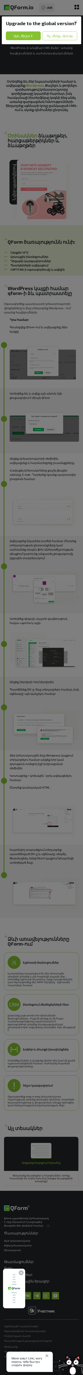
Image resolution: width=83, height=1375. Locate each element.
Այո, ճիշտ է (23, 36)
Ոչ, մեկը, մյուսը (60, 36)
